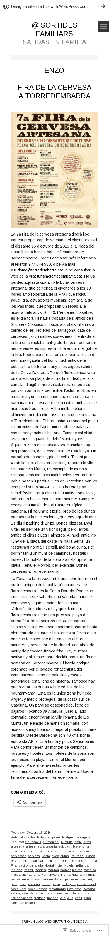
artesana (17, 846)
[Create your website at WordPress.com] (54, 6)
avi (61, 846)
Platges (68, 837)
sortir (67, 893)
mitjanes (54, 837)
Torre (85, 893)
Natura (77, 874)
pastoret (86, 879)
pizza (22, 884)
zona (87, 898)
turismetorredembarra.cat (59, 276)
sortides (57, 893)
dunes (90, 856)
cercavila (38, 851)
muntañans (30, 874)
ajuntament (51, 842)
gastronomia (27, 865)
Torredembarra (22, 898)
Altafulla (67, 842)
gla (40, 865)
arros (87, 842)
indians (16, 870)
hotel (59, 865)
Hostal (49, 865)
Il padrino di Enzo (38, 523)
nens (26, 879)
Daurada (77, 856)
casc (14, 851)
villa (70, 898)
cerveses (67, 851)
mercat (65, 870)
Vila (63, 898)
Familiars (51, 860)
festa (73, 860)
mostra (16, 874)
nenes (15, 879)
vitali (78, 898)
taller (76, 893)
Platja (46, 884)
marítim (40, 870)
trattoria (39, 898)
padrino (47, 879)
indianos (81, 865)
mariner (53, 870)
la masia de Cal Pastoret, (49, 505)
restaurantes (37, 889)
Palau (58, 879)
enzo (14, 860)
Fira (14, 865)
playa (56, 884)
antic (78, 842)
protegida (69, 884)
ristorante (74, 889)
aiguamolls (33, 842)
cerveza (34, 856)
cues (55, 856)
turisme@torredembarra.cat (38, 270)
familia (25, 860)
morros (77, 870)
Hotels (41, 837)
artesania (50, 846)
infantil (29, 870)
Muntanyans (50, 874)
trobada (52, 898)
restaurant (18, 889)
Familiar (37, 860)
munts (65, 874)
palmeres (72, 879)
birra (85, 846)
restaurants (57, 889)
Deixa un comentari (25, 902)
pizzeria (34, 884)
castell (24, 851)
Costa (46, 856)
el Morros (41, 565)
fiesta (93, 860)
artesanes (33, 846)
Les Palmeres (52, 535)
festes (30, 837)
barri (68, 846)
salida (15, 893)
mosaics (90, 870)
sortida (44, 893)
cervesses (18, 856)
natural (88, 874)
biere (77, 846)
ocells (35, 879)
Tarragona (83, 837)
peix (14, 884)
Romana (89, 889)
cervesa (52, 851)
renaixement (86, 884)
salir (25, 893)
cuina (64, 856)
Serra (34, 893)
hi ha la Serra (71, 541)
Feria (64, 860)
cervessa (82, 851)
